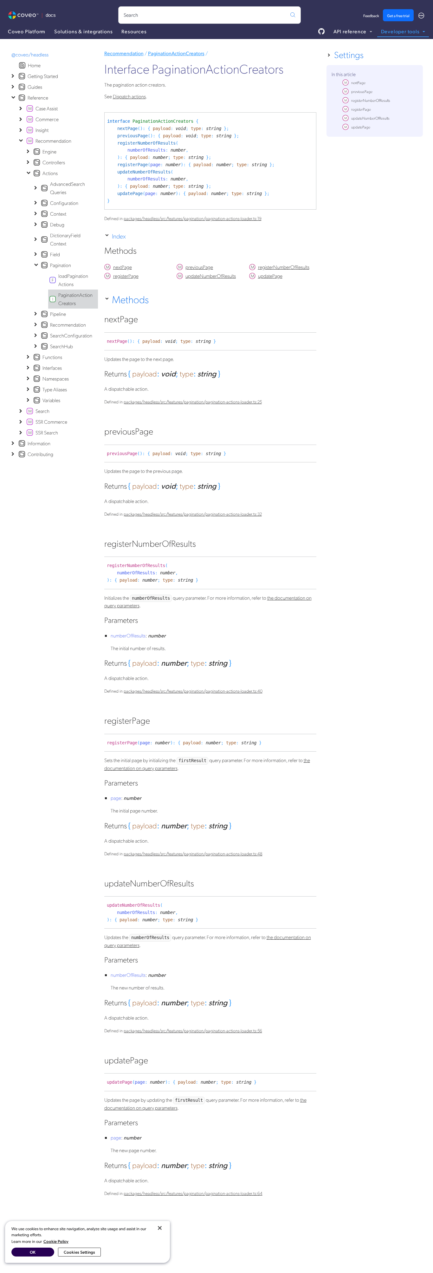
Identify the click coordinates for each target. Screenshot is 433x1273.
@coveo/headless (29, 54)
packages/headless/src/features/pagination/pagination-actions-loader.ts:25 (193, 401)
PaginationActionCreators (176, 53)
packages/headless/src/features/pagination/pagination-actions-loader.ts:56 (193, 1030)
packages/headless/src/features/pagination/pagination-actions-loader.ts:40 (193, 691)
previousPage (132, 135)
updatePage (130, 193)
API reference (350, 31)
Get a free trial (398, 15)
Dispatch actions (129, 96)
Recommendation (124, 53)
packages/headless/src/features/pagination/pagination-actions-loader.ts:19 (193, 218)
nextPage (127, 128)
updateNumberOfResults (144, 171)
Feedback (371, 15)
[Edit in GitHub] (321, 31)
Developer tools (401, 31)
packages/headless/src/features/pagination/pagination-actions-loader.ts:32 (193, 514)
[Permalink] (143, 251)
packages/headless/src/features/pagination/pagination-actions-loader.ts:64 (193, 1193)
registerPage (132, 164)
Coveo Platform (26, 31)
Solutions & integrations (83, 31)
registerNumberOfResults (146, 143)
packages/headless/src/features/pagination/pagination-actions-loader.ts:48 (193, 853)
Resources (133, 31)
